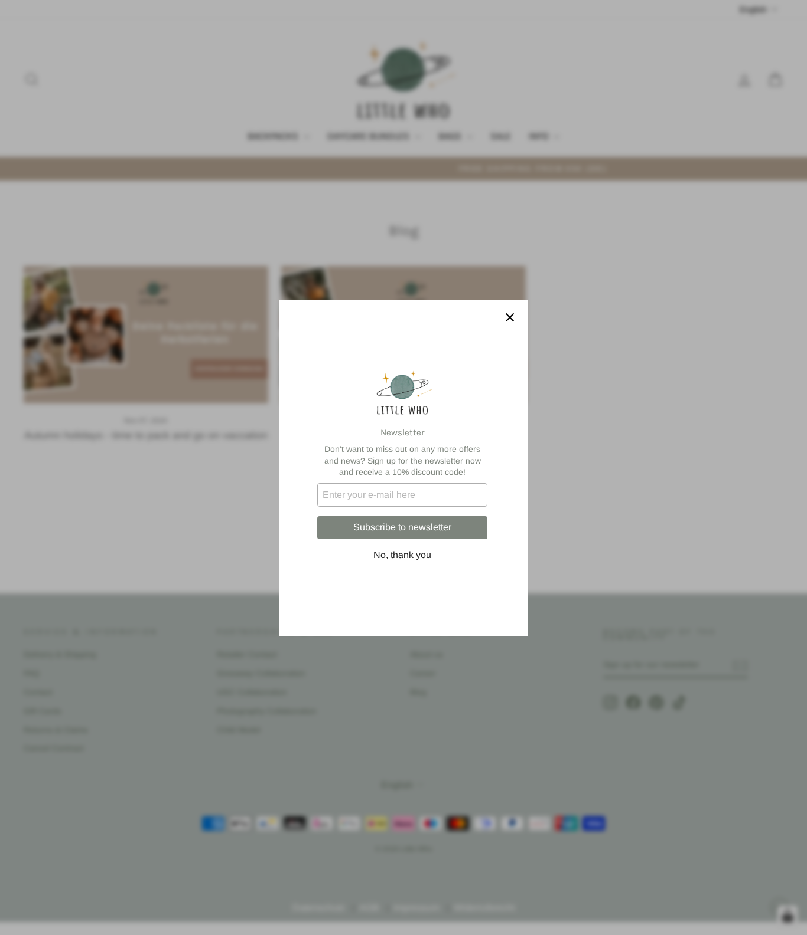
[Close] (510, 317)
